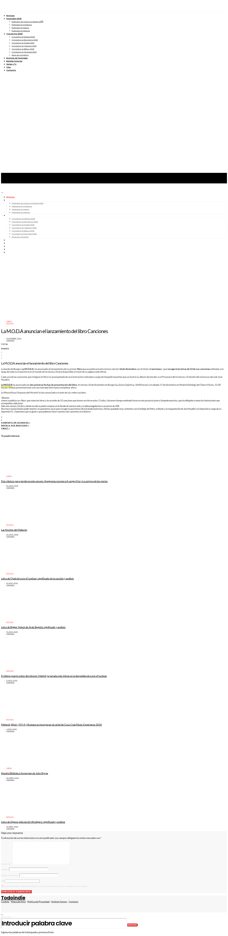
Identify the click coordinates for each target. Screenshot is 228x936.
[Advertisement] (114, 208)
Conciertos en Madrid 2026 (23, 37)
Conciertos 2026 (14, 34)
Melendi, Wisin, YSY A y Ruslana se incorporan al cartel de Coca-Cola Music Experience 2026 (51, 724)
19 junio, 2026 (12, 827)
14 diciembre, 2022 (14, 339)
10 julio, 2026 (12, 583)
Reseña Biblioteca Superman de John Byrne (24, 773)
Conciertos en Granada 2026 (24, 52)
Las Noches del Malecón (14, 529)
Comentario (6, 864)
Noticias (10, 15)
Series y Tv (11, 64)
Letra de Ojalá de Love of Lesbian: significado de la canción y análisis (37, 578)
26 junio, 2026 (12, 778)
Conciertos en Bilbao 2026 (23, 49)
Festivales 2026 (14, 18)
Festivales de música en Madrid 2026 (27, 22)
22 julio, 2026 (12, 535)
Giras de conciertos (20, 55)
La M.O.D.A (6, 384)
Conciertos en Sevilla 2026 (23, 43)
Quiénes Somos (59, 901)
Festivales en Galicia (20, 28)
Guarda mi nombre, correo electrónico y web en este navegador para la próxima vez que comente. (46, 886)
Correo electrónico (10, 876)
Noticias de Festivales (17, 58)
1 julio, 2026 (11, 729)
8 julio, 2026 (11, 681)
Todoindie (10, 341)
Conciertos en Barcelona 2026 (25, 40)
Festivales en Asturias (21, 31)
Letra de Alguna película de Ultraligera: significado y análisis (33, 821)
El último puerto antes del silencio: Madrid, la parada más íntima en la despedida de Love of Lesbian (54, 675)
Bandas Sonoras (14, 61)
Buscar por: (6, 917)
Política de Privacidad (38, 901)
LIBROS (9, 321)
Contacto (11, 70)
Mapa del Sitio (18, 901)
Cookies (5, 901)
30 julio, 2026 (12, 486)
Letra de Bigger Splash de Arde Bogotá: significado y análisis (33, 627)
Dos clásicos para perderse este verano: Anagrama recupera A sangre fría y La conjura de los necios (54, 481)
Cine (8, 67)
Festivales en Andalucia (22, 25)
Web (2, 881)
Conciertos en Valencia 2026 (24, 46)
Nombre (5, 870)
